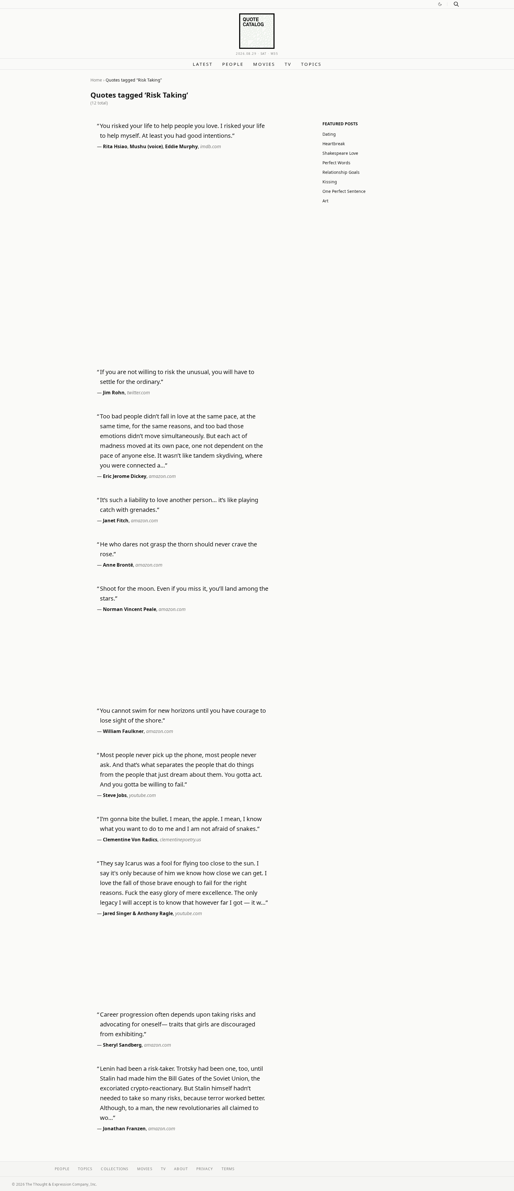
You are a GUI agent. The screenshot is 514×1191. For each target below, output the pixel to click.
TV (288, 64)
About (181, 1168)
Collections (114, 1168)
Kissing (329, 182)
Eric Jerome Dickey (124, 476)
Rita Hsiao (115, 146)
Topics (311, 64)
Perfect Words (336, 162)
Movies (264, 64)
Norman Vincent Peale (129, 609)
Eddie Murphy (181, 146)
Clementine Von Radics (130, 839)
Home (96, 80)
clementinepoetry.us (180, 839)
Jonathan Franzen (124, 1128)
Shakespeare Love (340, 153)
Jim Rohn (114, 392)
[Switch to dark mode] (440, 4)
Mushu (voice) (146, 146)
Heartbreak (333, 143)
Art (325, 201)
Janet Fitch (115, 520)
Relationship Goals (341, 172)
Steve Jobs (115, 795)
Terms (228, 1168)
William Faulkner (123, 731)
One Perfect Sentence (344, 191)
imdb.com (210, 146)
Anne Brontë (118, 565)
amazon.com (162, 476)
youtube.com (142, 795)
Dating (329, 134)
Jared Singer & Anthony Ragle (138, 913)
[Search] (456, 4)
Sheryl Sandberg (122, 1045)
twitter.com (138, 392)
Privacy (204, 1168)
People (233, 64)
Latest (203, 64)
